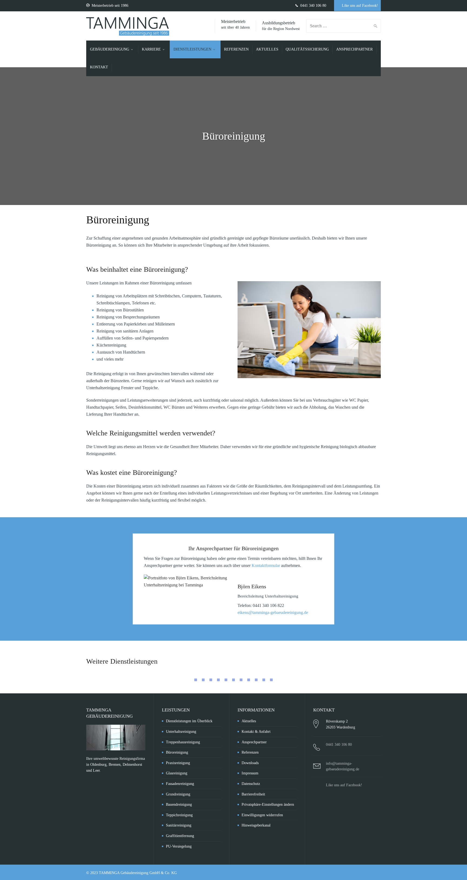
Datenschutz (251, 784)
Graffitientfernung (180, 836)
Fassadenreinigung (180, 784)
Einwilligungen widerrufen (262, 815)
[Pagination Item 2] (203, 680)
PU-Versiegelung (179, 846)
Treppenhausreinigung (183, 742)
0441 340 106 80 (312, 6)
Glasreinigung (176, 773)
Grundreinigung (178, 794)
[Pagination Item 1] (195, 680)
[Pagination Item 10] (263, 680)
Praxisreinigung (178, 763)
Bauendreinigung (179, 804)
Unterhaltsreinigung (181, 732)
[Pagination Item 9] (256, 680)
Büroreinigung (177, 752)
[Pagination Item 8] (248, 680)
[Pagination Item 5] (226, 680)
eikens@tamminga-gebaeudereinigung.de (273, 612)
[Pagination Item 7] (241, 680)
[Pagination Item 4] (218, 680)
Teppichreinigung (179, 815)
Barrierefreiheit (253, 794)
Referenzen (250, 752)
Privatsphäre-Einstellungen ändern (268, 804)
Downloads (250, 763)
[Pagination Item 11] (271, 680)
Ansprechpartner (254, 742)
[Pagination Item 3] (210, 680)
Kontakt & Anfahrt (256, 732)
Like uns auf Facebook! (359, 6)
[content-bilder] (309, 329)
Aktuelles (249, 721)
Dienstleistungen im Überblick (189, 721)
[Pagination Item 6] (233, 680)
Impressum (250, 773)
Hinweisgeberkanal (256, 825)
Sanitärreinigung (178, 825)
